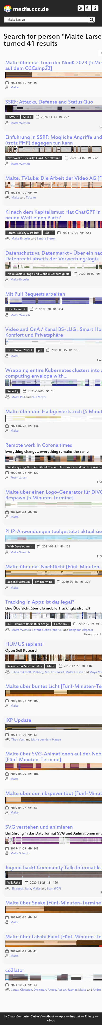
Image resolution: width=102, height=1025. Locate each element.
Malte (14, 87)
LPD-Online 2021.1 (19, 350)
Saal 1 (27, 117)
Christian (26, 990)
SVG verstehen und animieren (39, 828)
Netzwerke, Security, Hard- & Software (33, 158)
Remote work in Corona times (38, 446)
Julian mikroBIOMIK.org (27, 672)
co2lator (14, 971)
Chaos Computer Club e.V (25, 1016)
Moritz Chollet (54, 672)
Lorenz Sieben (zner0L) (47, 630)
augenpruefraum (18, 582)
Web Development (19, 546)
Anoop (52, 990)
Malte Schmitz (20, 853)
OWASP (12, 117)
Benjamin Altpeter (81, 630)
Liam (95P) (54, 888)
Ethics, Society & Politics (23, 233)
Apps (62, 1016)
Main (50, 666)
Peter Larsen (18, 477)
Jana (28, 888)
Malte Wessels (20, 123)
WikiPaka (13, 883)
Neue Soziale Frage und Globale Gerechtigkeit (38, 274)
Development (16, 309)
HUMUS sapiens (23, 645)
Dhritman (39, 990)
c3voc (51, 1020)
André (97, 990)
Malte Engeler (20, 238)
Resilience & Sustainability (24, 666)
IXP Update (18, 721)
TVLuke (31, 197)
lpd (39, 350)
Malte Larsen (74, 672)
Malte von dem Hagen (46, 739)
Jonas (15, 990)
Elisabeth (17, 888)
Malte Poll (18, 397)
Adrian (62, 990)
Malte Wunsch (20, 315)
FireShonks (61, 624)
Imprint (75, 1016)
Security (12, 391)
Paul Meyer (38, 397)
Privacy (89, 1016)
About (50, 1016)
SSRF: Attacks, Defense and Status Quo (49, 102)
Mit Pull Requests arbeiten (35, 295)
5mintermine (43, 582)
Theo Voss (18, 739)
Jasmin (72, 990)
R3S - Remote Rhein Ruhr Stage (28, 624)
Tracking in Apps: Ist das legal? (39, 602)
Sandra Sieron (46, 238)
